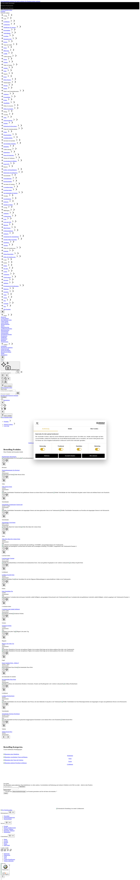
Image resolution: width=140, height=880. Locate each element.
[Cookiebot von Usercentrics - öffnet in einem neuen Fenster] (97, 423)
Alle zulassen (93, 455)
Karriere (6, 842)
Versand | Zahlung (8, 829)
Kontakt (6, 826)
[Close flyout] (3, 311)
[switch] (61, 449)
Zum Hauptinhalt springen (7, 1)
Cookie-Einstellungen (9, 859)
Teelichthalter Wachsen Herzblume (11, 714)
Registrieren (6, 400)
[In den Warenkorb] (4, 464)
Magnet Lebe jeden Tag (8, 643)
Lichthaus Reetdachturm (8, 696)
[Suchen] (18, 372)
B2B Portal (7, 845)
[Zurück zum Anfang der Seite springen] (3, 876)
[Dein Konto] (4, 382)
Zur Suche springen (19, 1)
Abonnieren (22, 786)
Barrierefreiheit (8, 819)
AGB (5, 856)
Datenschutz (7, 855)
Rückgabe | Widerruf (9, 830)
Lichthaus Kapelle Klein (8, 575)
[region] (70, 597)
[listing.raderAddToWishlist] (5, 460)
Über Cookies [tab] (94, 428)
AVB (5, 858)
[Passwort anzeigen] (18, 393)
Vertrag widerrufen (9, 861)
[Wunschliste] (3, 406)
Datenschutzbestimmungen (19, 791)
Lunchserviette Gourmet (8, 558)
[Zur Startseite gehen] (6, 10)
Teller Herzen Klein (7, 486)
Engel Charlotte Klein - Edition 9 (10, 663)
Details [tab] (70, 428)
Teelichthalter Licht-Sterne (8, 522)
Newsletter (6, 816)
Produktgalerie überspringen (9, 456)
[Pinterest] (7, 851)
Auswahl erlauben (70, 455)
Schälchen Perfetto (6, 625)
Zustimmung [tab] (45, 428)
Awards (6, 841)
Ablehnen (46, 455)
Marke (5, 839)
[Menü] (2, 360)
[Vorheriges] (4, 737)
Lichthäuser (70, 764)
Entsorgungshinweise (9, 817)
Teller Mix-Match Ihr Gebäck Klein (11, 539)
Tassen (70, 761)
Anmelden (3, 397)
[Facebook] (5, 851)
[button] (6, 426)
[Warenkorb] (3, 409)
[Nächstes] (8, 737)
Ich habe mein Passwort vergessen (9, 395)
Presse (5, 843)
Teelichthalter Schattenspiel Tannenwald (12, 504)
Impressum (6, 853)
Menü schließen (8, 386)
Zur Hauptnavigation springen (32, 1)
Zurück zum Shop (33, 443)
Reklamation (7, 832)
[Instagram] (2, 851)
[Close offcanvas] (7, 375)
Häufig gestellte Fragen (10, 827)
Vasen (70, 758)
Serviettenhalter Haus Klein (9, 679)
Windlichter (70, 755)
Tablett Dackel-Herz (7, 731)
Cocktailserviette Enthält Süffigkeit (11, 609)
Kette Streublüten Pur (7, 591)
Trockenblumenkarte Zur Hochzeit (11, 470)
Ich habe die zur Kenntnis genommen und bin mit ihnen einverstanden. (31, 791)
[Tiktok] (10, 851)
